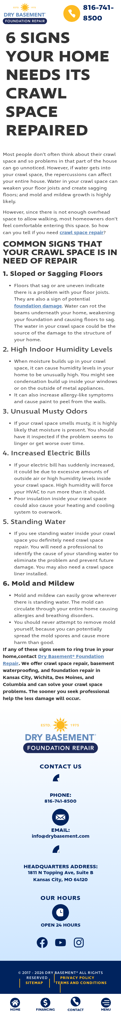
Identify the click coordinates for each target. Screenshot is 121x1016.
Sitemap (34, 983)
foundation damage (38, 306)
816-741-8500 (60, 801)
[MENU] (106, 1003)
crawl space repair (82, 233)
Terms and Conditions (81, 983)
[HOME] (15, 1003)
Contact (76, 1010)
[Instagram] (79, 943)
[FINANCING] (45, 1003)
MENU (106, 1010)
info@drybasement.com (60, 836)
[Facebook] (42, 943)
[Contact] (75, 1001)
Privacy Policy (77, 978)
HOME (15, 1010)
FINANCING (45, 1010)
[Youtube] (60, 943)
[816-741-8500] (71, 13)
